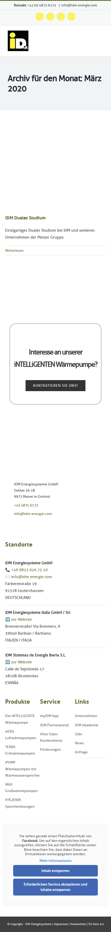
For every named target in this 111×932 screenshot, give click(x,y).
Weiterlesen (14, 250)
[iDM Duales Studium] (55, 166)
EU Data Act (96, 924)
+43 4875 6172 (26, 505)
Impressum (61, 924)
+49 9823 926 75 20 (29, 570)
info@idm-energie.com (79, 5)
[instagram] (14, 525)
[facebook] (6, 525)
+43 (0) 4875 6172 (42, 5)
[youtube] (22, 525)
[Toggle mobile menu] (101, 42)
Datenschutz (78, 924)
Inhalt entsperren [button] (55, 871)
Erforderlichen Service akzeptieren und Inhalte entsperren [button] (55, 887)
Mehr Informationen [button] (55, 861)
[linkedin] (30, 525)
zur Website (21, 619)
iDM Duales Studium (25, 218)
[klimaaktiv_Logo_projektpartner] (90, 762)
